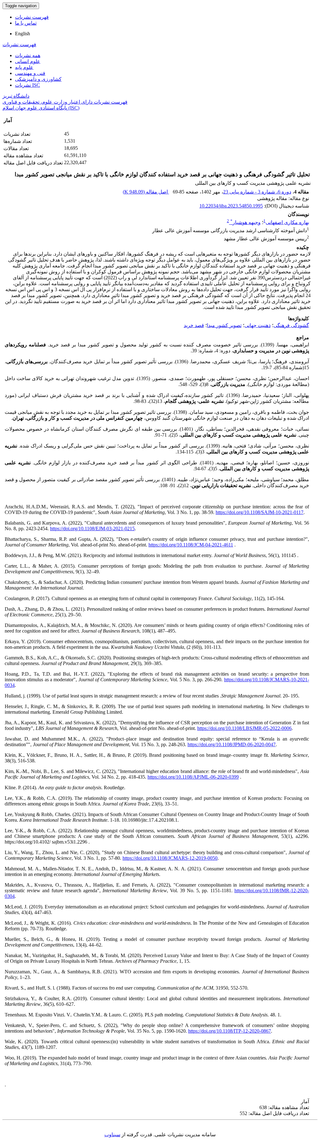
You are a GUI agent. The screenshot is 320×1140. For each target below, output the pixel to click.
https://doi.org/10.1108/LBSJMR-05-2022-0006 (244, 728)
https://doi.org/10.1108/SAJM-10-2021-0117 (259, 512)
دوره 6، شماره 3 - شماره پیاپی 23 (257, 191)
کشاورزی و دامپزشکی (38, 79)
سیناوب (112, 1134)
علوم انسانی (27, 61)
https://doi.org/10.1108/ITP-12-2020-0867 (229, 1031)
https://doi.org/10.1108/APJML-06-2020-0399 (193, 777)
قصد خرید (194, 325)
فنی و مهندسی (30, 73)
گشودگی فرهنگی (291, 325)
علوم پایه (24, 67)
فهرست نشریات (32, 17)
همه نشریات (27, 55)
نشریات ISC (27, 85)
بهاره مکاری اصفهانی (287, 222)
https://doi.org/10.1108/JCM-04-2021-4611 (190, 544)
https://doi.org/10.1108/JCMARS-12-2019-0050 (170, 858)
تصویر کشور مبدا (224, 325)
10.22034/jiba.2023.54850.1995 (231, 205)
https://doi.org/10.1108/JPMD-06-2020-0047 (232, 744)
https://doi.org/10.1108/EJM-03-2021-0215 (92, 528)
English (22, 33)
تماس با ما (26, 23)
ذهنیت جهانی (257, 325)
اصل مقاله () (146, 191)
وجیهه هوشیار (245, 222)
